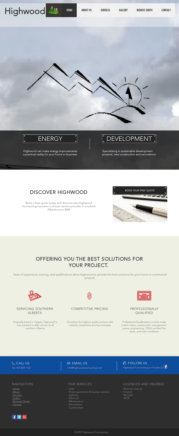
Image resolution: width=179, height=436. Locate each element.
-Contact (17, 404)
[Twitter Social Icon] (19, 417)
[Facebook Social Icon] (14, 417)
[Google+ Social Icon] (24, 417)
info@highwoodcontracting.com (84, 367)
